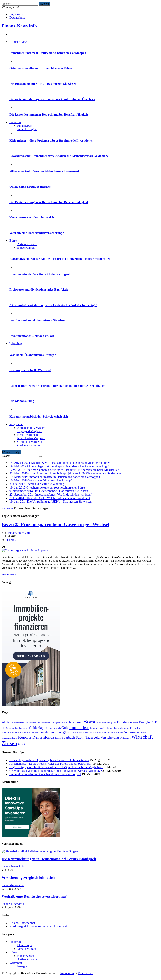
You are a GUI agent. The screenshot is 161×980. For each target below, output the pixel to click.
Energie (12, 539)
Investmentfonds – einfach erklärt (31, 336)
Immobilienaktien (98, 728)
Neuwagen (131, 732)
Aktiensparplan (43, 723)
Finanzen (15, 941)
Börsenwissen (26, 247)
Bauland (63, 723)
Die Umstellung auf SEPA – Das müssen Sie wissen (43, 83)
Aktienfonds (30, 723)
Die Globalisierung (21, 401)
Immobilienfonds (115, 728)
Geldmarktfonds (53, 728)
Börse (90, 721)
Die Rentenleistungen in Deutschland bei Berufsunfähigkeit (48, 114)
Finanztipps (24, 125)
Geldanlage (37, 728)
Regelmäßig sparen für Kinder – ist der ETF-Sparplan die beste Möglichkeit (60, 258)
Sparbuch (68, 737)
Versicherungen (27, 129)
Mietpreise (118, 732)
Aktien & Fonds (27, 244)
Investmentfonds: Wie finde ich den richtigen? (39, 274)
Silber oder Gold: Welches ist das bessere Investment (44, 171)
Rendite (25, 737)
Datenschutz (17, 17)
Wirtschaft (142, 737)
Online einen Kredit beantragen (30, 186)
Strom (80, 737)
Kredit (44, 732)
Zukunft (22, 744)
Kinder (23, 732)
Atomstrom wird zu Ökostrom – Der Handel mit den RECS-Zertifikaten (57, 385)
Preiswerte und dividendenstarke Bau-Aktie (38, 289)
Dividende (124, 722)
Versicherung (109, 737)
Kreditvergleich (60, 732)
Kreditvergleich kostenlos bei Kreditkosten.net (38, 926)
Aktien (6, 722)
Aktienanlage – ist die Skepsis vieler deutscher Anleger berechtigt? (53, 305)
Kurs (92, 732)
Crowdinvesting (104, 723)
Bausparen (75, 722)
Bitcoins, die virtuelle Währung (30, 370)
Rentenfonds (43, 737)
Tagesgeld (92, 737)
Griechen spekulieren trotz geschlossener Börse (40, 68)
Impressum (16, 14)
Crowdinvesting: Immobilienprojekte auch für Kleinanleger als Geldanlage (59, 155)
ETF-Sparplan (8, 728)
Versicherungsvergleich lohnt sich (31, 217)
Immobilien (79, 727)
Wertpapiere (125, 738)
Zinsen (9, 743)
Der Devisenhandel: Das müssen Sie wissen (37, 320)
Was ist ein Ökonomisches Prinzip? (32, 355)
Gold (65, 728)
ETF (154, 722)
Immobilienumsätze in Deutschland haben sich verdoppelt (47, 53)
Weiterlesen (9, 574)
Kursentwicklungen (104, 732)
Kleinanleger (33, 732)
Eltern (135, 723)
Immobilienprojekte (132, 728)
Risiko (58, 738)
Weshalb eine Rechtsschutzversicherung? (36, 233)
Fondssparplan (21, 728)
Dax (114, 723)
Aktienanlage (18, 723)
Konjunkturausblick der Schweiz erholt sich (38, 416)
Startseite (7, 508)
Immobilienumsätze (10, 732)
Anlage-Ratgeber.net (22, 922)
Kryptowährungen (80, 732)
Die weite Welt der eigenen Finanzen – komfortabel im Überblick (52, 99)
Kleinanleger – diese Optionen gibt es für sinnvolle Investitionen (51, 140)
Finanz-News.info (19, 25)
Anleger (55, 723)
